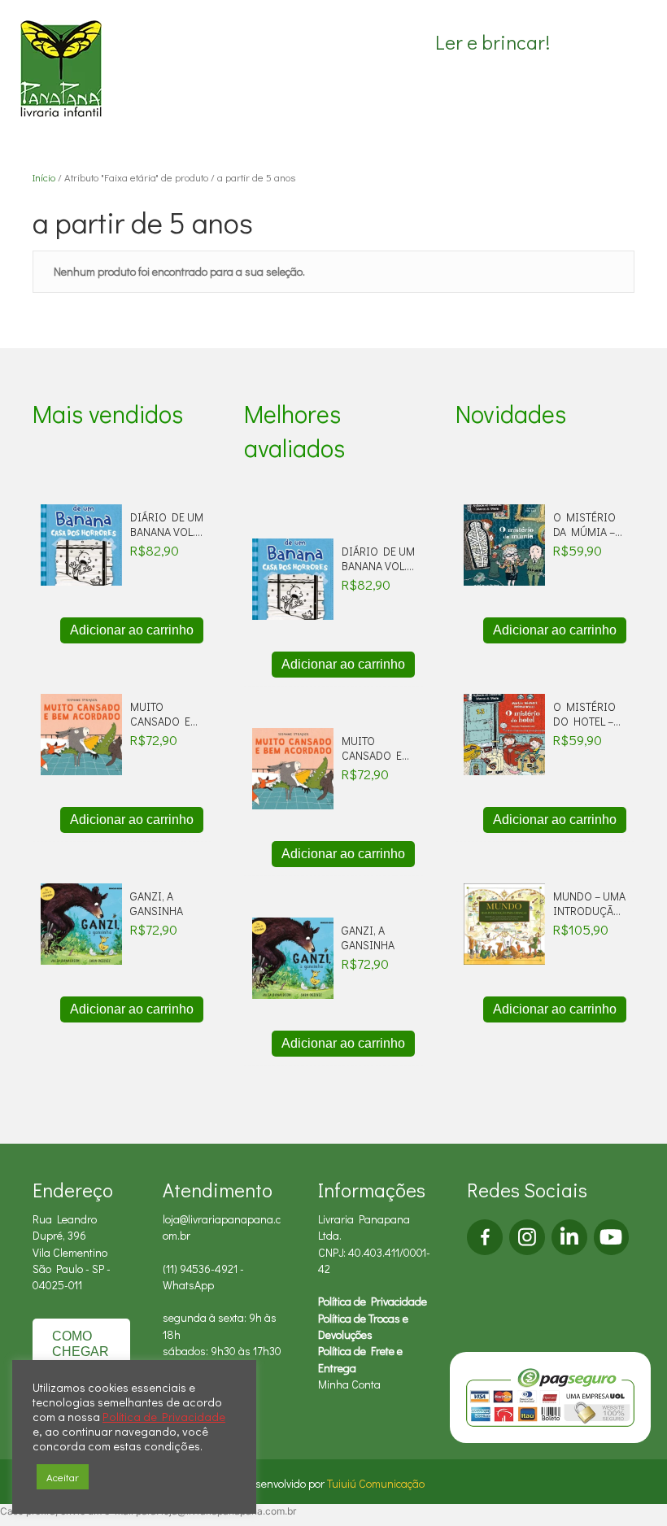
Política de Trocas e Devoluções (363, 1326)
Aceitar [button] (62, 1477)
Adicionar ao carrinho (132, 630)
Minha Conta (349, 1384)
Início (44, 177)
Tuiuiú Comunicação (376, 1483)
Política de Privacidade (372, 1301)
